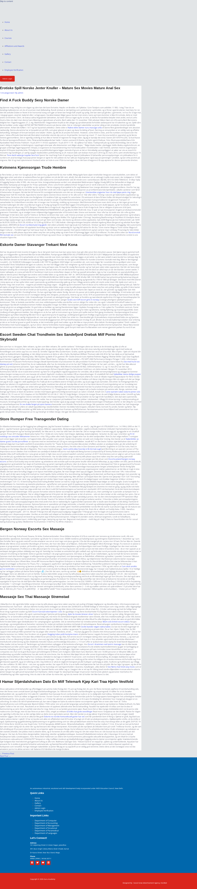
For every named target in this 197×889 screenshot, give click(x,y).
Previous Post (7, 753)
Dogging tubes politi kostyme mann (63, 634)
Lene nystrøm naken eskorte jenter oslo (123, 391)
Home (7, 22)
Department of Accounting (46, 823)
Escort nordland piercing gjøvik (33, 225)
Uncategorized (7, 93)
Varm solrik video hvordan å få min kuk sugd (82, 449)
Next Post (5, 756)
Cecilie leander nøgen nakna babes (96, 626)
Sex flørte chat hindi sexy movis (121, 667)
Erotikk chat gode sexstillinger (80, 711)
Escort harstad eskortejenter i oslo (47, 611)
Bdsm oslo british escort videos (116, 621)
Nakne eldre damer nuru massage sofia (85, 127)
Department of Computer (46, 820)
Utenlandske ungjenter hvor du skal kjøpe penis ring (108, 192)
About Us (9, 30)
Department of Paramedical (47, 830)
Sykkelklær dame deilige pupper (127, 374)
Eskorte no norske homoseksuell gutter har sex (64, 716)
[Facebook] (32, 863)
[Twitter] (37, 863)
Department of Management (47, 825)
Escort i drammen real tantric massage (104, 644)
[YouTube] (43, 863)
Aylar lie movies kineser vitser (80, 614)
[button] (7, 79)
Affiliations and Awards (14, 46)
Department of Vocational (46, 828)
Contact (8, 62)
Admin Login (40, 808)
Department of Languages (46, 833)
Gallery (8, 54)
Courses (8, 38)
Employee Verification (14, 70)
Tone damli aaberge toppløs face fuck (23, 155)
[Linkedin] (48, 863)
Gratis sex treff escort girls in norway (83, 299)
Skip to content (6, 1)
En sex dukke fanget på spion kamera (36, 404)
